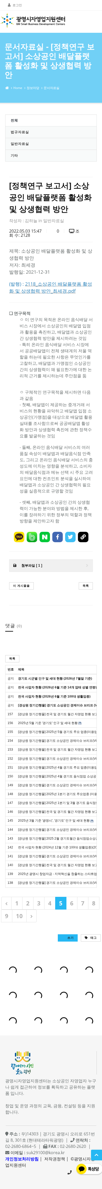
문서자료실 (51, 88)
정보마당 (33, 88)
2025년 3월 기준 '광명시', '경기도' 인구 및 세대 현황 (54, 820)
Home (17, 88)
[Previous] (6, 903)
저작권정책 (54, 1159)
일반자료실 (20, 143)
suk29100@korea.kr (45, 1152)
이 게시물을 (21, 585)
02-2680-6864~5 (69, 1172)
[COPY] (83, 537)
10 (19, 916)
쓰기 (70, 937)
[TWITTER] (70, 537)
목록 (86, 585)
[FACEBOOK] (57, 537)
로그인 (17, 5)
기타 (14, 155)
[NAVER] (44, 537)
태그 (93, 937)
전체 (14, 120)
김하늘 (31, 220)
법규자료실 (20, 132)
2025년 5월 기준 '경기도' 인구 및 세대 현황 (48, 723)
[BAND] (32, 537)
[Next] (31, 916)
